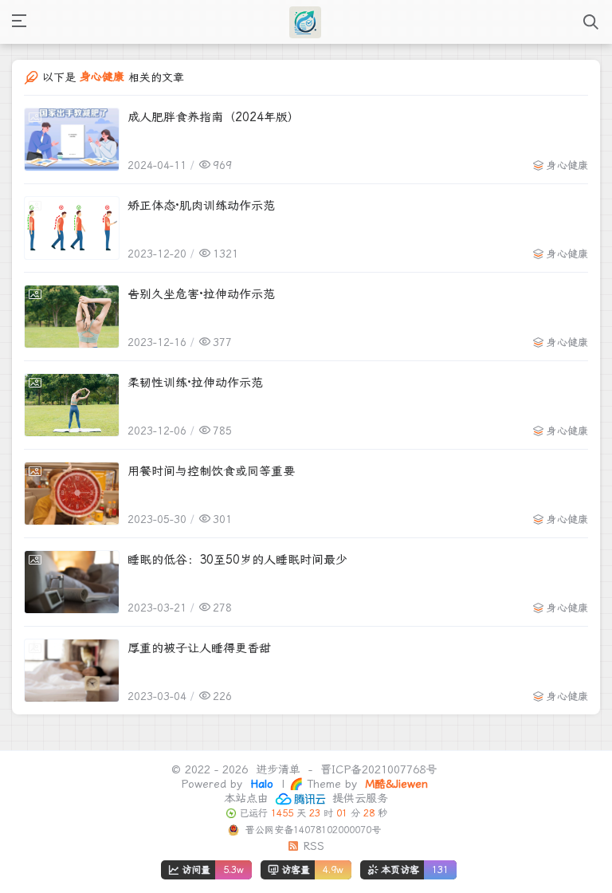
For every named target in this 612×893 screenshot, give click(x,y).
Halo (259, 783)
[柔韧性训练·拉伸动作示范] (72, 405)
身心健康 (567, 165)
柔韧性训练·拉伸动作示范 (195, 383)
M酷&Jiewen (394, 783)
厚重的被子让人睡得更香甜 (199, 648)
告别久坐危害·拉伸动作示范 (201, 294)
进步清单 (278, 769)
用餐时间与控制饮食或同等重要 (211, 471)
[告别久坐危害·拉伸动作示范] (72, 316)
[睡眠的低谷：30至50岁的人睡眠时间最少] (72, 582)
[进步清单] (305, 22)
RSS (311, 846)
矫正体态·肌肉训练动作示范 (201, 206)
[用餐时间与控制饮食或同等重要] (72, 493)
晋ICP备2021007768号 (378, 769)
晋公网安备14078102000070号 (311, 830)
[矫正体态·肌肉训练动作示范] (72, 228)
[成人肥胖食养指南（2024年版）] (72, 139)
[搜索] (591, 22)
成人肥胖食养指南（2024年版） (214, 117)
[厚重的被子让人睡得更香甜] (72, 670)
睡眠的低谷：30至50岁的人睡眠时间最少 (237, 560)
